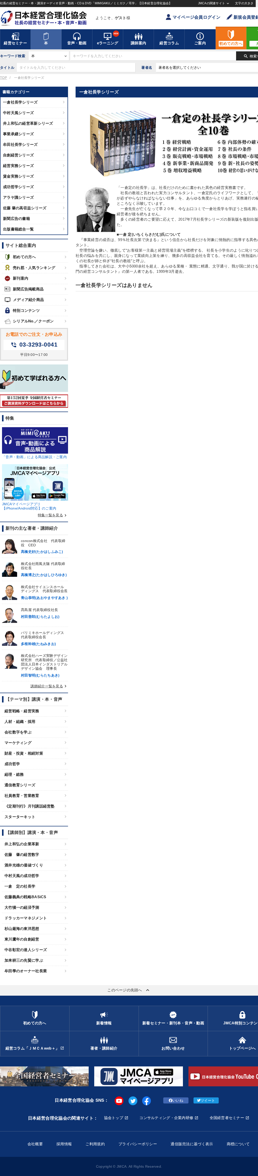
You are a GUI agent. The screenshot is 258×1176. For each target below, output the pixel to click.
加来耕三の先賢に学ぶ (24, 960)
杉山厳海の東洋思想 (22, 928)
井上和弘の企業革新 (22, 844)
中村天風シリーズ (18, 113)
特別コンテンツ (26, 310)
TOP (3, 78)
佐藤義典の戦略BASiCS (25, 897)
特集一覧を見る (53, 515)
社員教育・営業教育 (22, 795)
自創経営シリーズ (18, 155)
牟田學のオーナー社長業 (26, 971)
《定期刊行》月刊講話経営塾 (30, 806)
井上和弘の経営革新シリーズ (28, 123)
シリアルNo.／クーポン (33, 321)
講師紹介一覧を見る (49, 686)
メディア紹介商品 (24, 300)
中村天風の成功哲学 (22, 875)
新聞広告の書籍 (16, 218)
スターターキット (20, 817)
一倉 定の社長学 (20, 886)
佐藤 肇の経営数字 (22, 854)
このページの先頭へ (129, 990)
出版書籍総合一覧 (18, 229)
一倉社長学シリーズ (20, 102)
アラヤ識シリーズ (18, 197)
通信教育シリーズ (20, 785)
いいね (177, 1100)
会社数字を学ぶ (18, 732)
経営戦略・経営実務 (22, 711)
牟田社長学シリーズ (20, 144)
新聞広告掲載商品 (28, 289)
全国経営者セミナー (227, 1118)
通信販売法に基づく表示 (192, 1144)
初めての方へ (24, 257)
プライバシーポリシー (137, 1144)
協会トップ (113, 1118)
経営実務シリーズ (18, 165)
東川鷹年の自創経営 (22, 939)
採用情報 (64, 1144)
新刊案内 (20, 278)
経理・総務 (14, 774)
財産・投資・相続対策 (24, 753)
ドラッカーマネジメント (26, 918)
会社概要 (35, 1144)
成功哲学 (12, 764)
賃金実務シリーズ (18, 176)
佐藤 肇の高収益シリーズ (24, 208)
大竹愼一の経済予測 (22, 907)
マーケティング (18, 743)
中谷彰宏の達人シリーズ (26, 950)
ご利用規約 (95, 1144)
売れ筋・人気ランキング (34, 267)
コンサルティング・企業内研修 (166, 1118)
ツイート (208, 1100)
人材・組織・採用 (20, 721)
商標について (238, 1144)
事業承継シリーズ (18, 134)
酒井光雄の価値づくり (24, 865)
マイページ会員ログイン (196, 17)
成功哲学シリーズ (18, 187)
